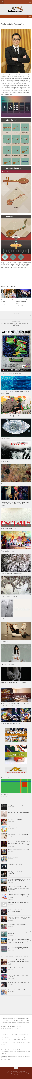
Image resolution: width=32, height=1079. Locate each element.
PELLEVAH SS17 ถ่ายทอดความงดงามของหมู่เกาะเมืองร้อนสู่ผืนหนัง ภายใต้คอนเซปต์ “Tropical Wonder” (15, 504)
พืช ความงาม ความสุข (7, 484)
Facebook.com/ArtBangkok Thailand (10, 1028)
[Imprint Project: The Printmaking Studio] (4, 836)
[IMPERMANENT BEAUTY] (16, 653)
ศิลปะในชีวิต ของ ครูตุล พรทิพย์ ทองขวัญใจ (18, 982)
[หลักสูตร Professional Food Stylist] (16, 715)
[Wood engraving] (16, 428)
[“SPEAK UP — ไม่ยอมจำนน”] (4, 822)
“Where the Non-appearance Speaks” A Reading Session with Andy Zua (18, 948)
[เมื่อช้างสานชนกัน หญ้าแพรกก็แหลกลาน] (16, 405)
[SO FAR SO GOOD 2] (16, 631)
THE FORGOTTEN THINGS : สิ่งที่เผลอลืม (18, 812)
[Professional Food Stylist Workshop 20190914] (4, 992)
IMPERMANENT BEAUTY (8, 664)
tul (3, 27)
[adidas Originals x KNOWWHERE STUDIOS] (4, 904)
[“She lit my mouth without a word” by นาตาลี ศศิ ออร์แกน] (4, 934)
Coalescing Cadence (13, 857)
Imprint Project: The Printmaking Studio (18, 834)
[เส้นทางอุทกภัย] (16, 450)
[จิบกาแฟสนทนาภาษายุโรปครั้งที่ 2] (8, 293)
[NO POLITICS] (16, 786)
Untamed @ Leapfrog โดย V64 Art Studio (13, 373)
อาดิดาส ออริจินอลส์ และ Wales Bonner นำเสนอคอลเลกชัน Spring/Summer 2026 (19, 917)
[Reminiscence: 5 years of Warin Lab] (4, 927)
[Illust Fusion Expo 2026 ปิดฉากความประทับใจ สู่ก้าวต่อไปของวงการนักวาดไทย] (4, 881)
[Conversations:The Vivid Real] (16, 585)
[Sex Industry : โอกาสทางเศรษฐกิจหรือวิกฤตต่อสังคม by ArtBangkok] (4, 912)
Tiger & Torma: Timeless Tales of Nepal (18, 849)
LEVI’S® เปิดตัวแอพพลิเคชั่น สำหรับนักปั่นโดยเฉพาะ (21, 301)
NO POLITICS (5, 795)
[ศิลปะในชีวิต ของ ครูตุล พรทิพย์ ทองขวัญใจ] (4, 984)
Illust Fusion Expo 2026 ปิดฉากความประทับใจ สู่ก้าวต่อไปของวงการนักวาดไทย (19, 879)
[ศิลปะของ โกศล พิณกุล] (16, 540)
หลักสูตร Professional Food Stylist (11, 723)
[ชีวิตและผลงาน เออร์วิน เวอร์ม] (16, 517)
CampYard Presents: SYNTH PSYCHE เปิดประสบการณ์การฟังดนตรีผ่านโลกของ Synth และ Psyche (18, 896)
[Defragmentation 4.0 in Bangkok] (4, 807)
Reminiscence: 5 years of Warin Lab (17, 924)
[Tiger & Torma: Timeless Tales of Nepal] (4, 852)
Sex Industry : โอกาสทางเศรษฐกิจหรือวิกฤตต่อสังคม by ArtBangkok (19, 910)
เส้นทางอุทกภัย (5, 461)
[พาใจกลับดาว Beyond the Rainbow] (4, 829)
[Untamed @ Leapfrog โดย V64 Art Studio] (16, 351)
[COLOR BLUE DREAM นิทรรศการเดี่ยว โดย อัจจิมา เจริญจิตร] (16, 383)
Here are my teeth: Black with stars (11, 573)
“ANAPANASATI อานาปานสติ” (15, 864)
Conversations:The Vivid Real (9, 596)
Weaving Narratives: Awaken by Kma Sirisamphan (15, 682)
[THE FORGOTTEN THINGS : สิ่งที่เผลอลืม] (4, 814)
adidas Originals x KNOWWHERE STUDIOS (19, 902)
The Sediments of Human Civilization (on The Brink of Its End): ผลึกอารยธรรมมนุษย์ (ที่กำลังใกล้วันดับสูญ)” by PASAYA (19, 941)
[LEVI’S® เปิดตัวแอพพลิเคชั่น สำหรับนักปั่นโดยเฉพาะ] (23, 293)
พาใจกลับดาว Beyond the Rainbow (17, 827)
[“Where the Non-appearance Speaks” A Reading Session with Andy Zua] (4, 949)
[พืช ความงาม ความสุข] (16, 473)
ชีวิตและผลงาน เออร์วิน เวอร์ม (10, 528)
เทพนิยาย (4, 619)
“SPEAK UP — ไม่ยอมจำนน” (15, 819)
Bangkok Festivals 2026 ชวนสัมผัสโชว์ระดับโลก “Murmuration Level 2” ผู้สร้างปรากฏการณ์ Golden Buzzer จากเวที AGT (19, 843)
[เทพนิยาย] (16, 608)
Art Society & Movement (8, 20)
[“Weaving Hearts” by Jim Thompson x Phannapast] (4, 874)
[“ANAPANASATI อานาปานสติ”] (4, 866)
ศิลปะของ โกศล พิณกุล (7, 551)
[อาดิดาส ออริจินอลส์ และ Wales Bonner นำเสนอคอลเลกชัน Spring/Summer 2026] (4, 919)
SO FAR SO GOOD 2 (7, 641)
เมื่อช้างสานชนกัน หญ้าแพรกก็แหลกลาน (13, 416)
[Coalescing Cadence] (4, 859)
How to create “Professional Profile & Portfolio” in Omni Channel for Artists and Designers (16, 704)
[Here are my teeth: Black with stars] (16, 563)
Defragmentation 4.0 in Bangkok (16, 805)
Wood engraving (6, 438)
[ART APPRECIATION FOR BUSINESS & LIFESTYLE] (4, 977)
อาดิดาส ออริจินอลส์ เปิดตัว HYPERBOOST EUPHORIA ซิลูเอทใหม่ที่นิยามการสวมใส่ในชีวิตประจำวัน (18, 888)
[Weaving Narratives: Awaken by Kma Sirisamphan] (16, 674)
